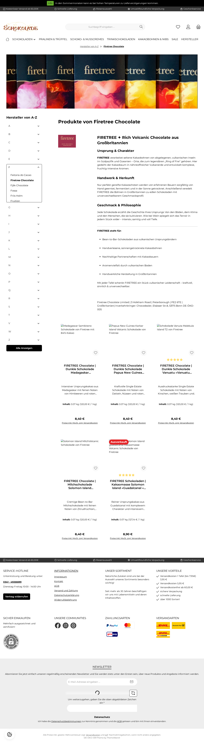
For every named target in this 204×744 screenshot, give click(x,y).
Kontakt (58, 581)
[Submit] (131, 681)
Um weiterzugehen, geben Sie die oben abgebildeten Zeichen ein (102, 701)
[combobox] (101, 27)
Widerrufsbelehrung (65, 599)
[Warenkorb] (197, 27)
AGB (56, 586)
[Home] (7, 39)
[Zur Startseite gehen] (20, 27)
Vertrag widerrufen (16, 596)
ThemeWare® (113, 738)
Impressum (60, 576)
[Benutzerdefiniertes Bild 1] (112, 625)
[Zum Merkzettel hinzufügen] (95, 353)
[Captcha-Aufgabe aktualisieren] (133, 693)
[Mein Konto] (188, 27)
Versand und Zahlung (66, 590)
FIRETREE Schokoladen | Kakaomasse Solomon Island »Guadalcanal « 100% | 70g (128, 484)
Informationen (66, 570)
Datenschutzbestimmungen (66, 721)
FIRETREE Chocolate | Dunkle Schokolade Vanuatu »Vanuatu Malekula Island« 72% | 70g (176, 369)
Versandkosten (93, 735)
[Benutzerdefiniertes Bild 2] (128, 625)
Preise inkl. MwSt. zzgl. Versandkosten (80, 423)
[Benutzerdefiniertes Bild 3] (112, 634)
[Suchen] (141, 27)
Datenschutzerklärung (66, 595)
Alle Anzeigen (24, 348)
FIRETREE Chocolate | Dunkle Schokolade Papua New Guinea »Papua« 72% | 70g (128, 369)
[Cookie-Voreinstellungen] (9, 734)
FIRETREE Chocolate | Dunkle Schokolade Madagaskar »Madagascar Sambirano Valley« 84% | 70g (80, 369)
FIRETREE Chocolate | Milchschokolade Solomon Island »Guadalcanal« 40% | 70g (80, 484)
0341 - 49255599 (12, 582)
